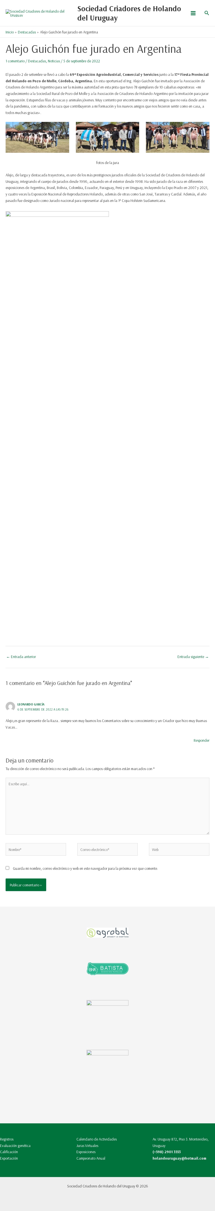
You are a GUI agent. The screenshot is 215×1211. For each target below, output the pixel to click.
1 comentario (15, 60)
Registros (6, 1139)
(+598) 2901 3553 (167, 1151)
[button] (206, 13)
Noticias (54, 60)
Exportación (9, 1158)
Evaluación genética (15, 1145)
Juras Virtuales (87, 1145)
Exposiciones (85, 1151)
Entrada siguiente (193, 656)
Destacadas (37, 60)
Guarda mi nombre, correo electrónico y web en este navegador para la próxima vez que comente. (85, 868)
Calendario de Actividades (96, 1139)
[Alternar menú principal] (193, 13)
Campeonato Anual (90, 1158)
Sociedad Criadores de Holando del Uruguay (129, 13)
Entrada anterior (21, 656)
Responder (201, 740)
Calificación (9, 1151)
